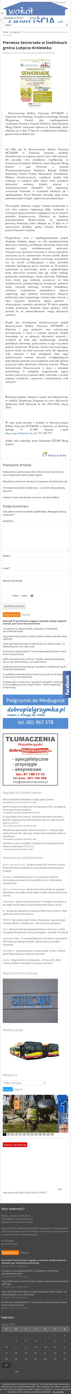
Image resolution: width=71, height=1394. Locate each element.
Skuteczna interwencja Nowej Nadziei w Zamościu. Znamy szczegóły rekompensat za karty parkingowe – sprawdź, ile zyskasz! (35, 931)
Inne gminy (15, 32)
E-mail (6, 568)
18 (16, 1353)
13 (35, 1347)
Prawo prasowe (60, 2)
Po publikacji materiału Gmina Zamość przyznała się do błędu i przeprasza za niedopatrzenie (33, 675)
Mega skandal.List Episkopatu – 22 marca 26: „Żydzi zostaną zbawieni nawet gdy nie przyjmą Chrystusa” (32, 962)
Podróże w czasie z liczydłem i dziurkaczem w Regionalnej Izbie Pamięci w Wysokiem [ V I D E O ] (33, 845)
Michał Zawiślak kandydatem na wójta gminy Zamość (28, 799)
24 (6, 1359)
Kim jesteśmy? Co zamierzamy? (39, 2)
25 (16, 1359)
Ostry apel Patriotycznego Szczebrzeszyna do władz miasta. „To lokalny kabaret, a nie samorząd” (34, 645)
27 (35, 1359)
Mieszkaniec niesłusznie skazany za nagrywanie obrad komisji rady (35, 481)
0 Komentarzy (22, 1266)
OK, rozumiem (58, 1392)
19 (26, 1353)
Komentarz (8, 521)
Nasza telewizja (14, 1145)
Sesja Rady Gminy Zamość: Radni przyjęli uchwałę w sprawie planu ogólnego (35, 637)
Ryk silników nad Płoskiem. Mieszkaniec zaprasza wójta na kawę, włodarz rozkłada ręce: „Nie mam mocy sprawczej (34, 922)
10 (6, 1347)
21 (45, 1353)
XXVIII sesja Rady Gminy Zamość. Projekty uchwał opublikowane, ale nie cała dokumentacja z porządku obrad (34, 660)
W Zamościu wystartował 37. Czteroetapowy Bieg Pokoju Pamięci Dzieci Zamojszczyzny (34, 652)
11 (16, 1347)
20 (35, 1353)
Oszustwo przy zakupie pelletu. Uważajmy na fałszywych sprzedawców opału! (30, 630)
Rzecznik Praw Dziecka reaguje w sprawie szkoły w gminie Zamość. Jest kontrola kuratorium (35, 622)
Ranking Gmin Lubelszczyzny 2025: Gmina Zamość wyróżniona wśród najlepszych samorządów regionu (33, 473)
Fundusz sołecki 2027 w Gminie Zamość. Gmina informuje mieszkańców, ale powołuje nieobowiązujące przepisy (34, 867)
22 (55, 1353)
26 (26, 1359)
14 (45, 1347)
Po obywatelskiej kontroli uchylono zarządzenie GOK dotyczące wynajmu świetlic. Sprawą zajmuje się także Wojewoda (35, 941)
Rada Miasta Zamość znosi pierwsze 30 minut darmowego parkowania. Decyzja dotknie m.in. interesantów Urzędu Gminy (32, 880)
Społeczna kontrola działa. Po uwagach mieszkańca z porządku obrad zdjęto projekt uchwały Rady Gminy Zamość (35, 892)
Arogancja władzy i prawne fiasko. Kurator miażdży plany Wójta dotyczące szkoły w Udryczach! (34, 952)
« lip (16, 1371)
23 (64, 1353)
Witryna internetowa (12, 580)
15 (55, 1347)
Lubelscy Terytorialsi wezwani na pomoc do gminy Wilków (31, 497)
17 (6, 1353)
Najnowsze (11, 614)
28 (45, 1359)
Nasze (7, 1089)
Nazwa (7, 555)
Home (5, 32)
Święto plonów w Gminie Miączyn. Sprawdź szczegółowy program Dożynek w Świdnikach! (35, 668)
